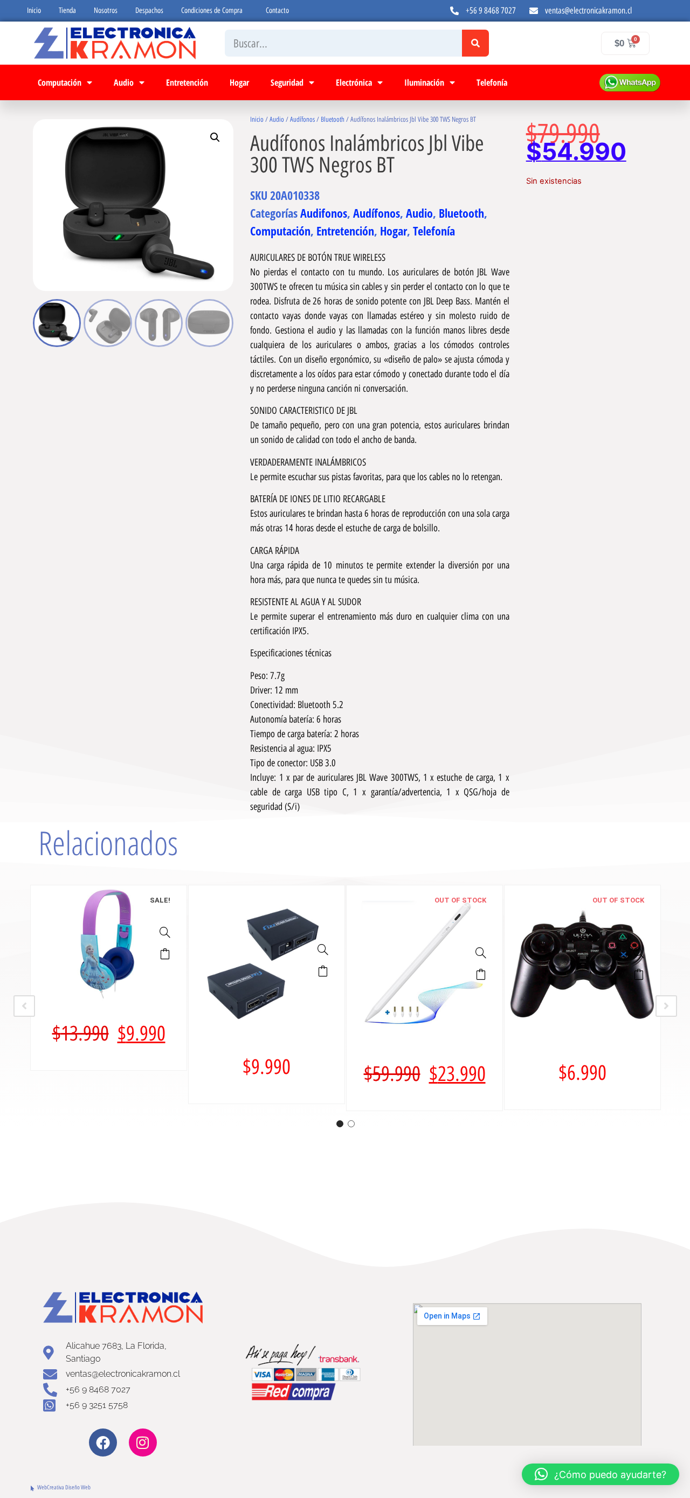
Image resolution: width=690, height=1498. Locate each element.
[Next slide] (666, 1006)
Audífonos (302, 119)
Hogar (239, 82)
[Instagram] (143, 1442)
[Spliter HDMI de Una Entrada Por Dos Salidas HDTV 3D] (323, 949)
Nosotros (106, 10)
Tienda (67, 10)
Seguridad (287, 82)
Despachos (149, 10)
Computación (59, 82)
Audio (124, 82)
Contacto (277, 10)
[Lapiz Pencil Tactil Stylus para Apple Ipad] (481, 953)
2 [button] (351, 1123)
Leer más (481, 974)
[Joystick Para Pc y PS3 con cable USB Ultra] (639, 953)
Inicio (34, 10)
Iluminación (424, 82)
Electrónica (354, 82)
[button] (215, 137)
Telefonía (492, 82)
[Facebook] (103, 1442)
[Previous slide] (24, 1006)
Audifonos (323, 213)
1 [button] (339, 1123)
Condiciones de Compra (212, 10)
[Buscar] (475, 43)
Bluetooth (332, 119)
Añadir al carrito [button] (165, 954)
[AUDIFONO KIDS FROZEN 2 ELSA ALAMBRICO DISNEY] (165, 932)
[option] (109, 977)
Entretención (187, 82)
